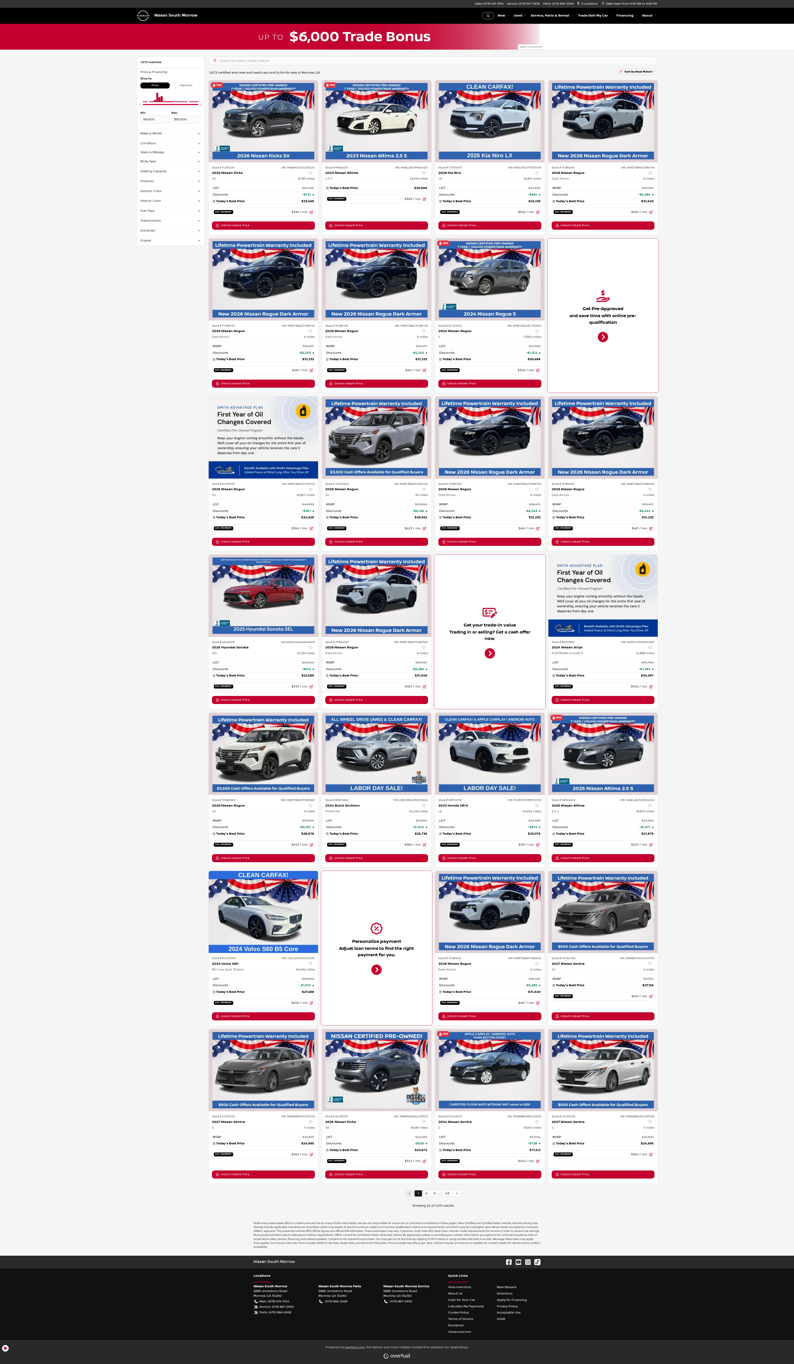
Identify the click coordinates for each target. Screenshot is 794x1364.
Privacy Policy (507, 1306)
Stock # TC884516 (563, 167)
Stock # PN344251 (336, 167)
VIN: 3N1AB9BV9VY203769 (637, 1116)
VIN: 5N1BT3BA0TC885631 (637, 484)
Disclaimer (456, 1325)
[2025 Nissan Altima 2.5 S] (603, 754)
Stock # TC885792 (450, 484)
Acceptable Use (509, 1312)
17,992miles (532, 337)
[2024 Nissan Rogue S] (490, 279)
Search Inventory (488, 15)
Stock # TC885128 (336, 326)
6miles (648, 179)
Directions (505, 1293)
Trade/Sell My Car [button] (593, 16)
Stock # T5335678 (450, 167)
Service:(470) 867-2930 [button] (276, 1307)
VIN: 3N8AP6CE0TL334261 (298, 167)
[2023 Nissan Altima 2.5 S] (377, 121)
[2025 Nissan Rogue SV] (263, 437)
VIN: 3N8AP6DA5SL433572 (411, 1116)
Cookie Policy (458, 1312)
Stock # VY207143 (223, 1116)
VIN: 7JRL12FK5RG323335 (298, 958)
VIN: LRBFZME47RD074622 (410, 800)
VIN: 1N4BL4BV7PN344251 (411, 167)
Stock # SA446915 (223, 642)
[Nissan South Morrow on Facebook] (507, 1262)
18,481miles (419, 1128)
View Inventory (459, 1287)
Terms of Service (460, 1319)
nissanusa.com (459, 1332)
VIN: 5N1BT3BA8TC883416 (524, 958)
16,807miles (306, 495)
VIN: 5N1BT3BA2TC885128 (411, 326)
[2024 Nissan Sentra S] (490, 1070)
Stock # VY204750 (563, 958)
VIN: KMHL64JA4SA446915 (298, 642)
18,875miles (645, 811)
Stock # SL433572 (336, 1116)
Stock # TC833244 (337, 484)
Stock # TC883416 (449, 958)
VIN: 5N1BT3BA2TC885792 (524, 484)
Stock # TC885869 (223, 800)
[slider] (140, 104)
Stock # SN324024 (563, 800)
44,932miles (531, 811)
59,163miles (532, 1128)
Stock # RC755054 (450, 326)
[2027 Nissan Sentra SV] (603, 912)
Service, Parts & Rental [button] (550, 16)
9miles (309, 811)
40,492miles (305, 969)
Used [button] (518, 16)
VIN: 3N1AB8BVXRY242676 (524, 1116)
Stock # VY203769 (563, 1116)
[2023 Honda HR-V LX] (490, 754)
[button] (587, 4)
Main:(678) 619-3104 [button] (274, 1301)
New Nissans (507, 1287)
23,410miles (419, 179)
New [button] (501, 16)
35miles (421, 495)
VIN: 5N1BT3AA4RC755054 (524, 326)
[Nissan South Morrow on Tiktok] (535, 1262)
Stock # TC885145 (223, 326)
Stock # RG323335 (224, 958)
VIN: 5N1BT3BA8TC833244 (411, 484)
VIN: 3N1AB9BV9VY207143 (298, 1116)
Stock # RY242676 (450, 1116)
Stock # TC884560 (337, 642)
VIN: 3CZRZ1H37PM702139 (524, 800)
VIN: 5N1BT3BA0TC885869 (298, 800)
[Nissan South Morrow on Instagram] (526, 1262)
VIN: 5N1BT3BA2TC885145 (298, 326)
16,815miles (532, 179)
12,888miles (645, 653)
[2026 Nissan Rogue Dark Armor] (603, 121)
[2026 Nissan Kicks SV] (263, 121)
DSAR (501, 1319)
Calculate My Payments (466, 1306)
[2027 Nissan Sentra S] (263, 1070)
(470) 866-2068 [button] (336, 1301)
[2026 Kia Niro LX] (490, 121)
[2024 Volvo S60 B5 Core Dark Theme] (263, 912)
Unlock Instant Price (235, 225)
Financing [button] (625, 16)
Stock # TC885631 (563, 484)
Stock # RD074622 (337, 800)
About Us (455, 1293)
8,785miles (306, 179)
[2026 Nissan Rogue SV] (377, 437)
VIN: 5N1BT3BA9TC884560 (411, 642)
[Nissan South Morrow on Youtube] (516, 1262)
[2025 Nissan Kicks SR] (377, 1070)
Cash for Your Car (461, 1300)
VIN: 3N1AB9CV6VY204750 (637, 958)
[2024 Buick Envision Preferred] (377, 754)
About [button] (647, 16)
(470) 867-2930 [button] (401, 1301)
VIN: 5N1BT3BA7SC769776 (298, 484)
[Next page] (456, 1193)
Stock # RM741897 (563, 642)
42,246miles (418, 811)
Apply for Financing (512, 1300)
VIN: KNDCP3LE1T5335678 (524, 167)
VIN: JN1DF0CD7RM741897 (637, 642)
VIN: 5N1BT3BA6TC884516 (637, 167)
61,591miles (306, 653)
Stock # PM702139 (450, 800)
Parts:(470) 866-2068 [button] (275, 1312)
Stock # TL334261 (223, 167)
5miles (648, 969)
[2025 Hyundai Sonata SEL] (263, 596)
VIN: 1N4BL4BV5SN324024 (637, 800)
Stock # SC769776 (223, 484)
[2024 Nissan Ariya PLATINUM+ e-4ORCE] (603, 596)
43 (447, 1193)
